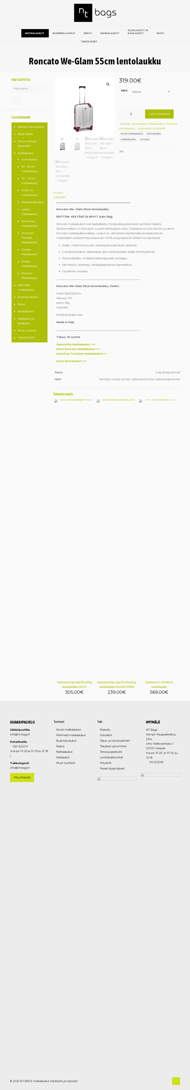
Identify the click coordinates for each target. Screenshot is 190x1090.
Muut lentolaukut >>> (71, 361)
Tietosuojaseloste (111, 752)
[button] (108, 84)
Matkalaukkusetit (32, 202)
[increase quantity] (139, 114)
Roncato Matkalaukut (29, 276)
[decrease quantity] (123, 114)
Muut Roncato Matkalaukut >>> (78, 349)
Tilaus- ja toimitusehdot (115, 740)
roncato (145, 139)
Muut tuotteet (27, 330)
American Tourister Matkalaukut (29, 237)
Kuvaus (58, 192)
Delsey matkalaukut (29, 264)
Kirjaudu (105, 729)
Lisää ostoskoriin (159, 114)
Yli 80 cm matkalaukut (29, 193)
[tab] (116, 192)
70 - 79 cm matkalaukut (29, 181)
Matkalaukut (157, 124)
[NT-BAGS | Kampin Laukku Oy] (95, 13)
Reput (22, 304)
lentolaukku (154, 133)
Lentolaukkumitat (111, 757)
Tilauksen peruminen (113, 746)
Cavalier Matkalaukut (29, 252)
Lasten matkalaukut (29, 212)
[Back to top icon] (176, 1081)
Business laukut (28, 297)
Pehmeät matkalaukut (26, 287)
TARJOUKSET (26, 337)
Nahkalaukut (26, 311)
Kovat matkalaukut (68, 729)
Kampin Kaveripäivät (31, 127)
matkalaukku (128, 139)
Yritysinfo (106, 763)
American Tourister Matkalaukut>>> (81, 353)
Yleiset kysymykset (112, 768)
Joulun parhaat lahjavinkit (27, 144)
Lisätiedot (59, 197)
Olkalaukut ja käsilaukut (26, 321)
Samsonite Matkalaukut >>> (75, 344)
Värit (124, 90)
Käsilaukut (62, 757)
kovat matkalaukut (132, 133)
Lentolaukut (139, 124)
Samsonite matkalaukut (29, 224)
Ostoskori (106, 735)
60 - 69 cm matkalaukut (29, 169)
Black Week (25, 134)
